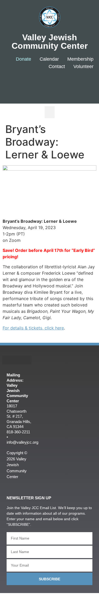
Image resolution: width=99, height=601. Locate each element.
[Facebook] (52, 84)
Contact (57, 66)
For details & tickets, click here (33, 328)
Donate (23, 59)
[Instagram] (83, 84)
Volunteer (83, 66)
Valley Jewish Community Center (50, 42)
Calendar (49, 59)
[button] (50, 112)
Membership (80, 59)
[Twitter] (68, 84)
